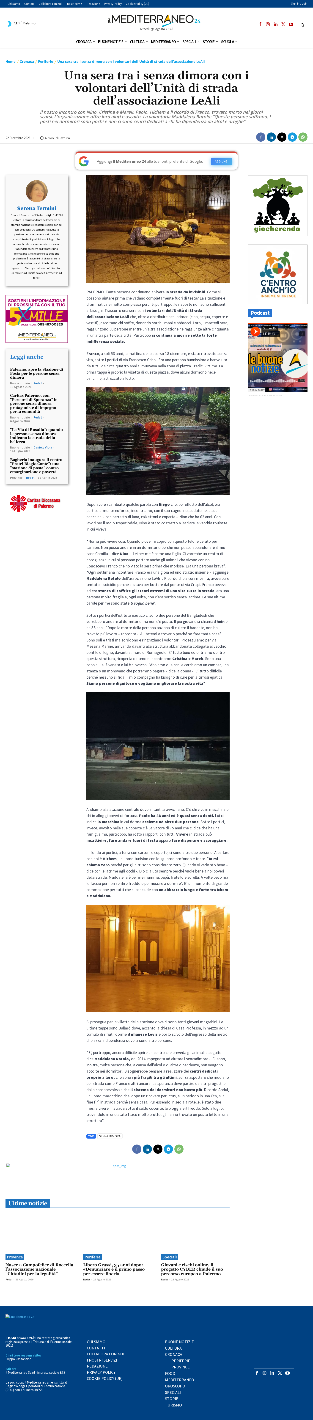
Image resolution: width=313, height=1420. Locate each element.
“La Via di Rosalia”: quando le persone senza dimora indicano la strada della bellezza (36, 435)
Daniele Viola (42, 447)
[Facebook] (260, 24)
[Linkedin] (275, 24)
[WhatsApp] (303, 137)
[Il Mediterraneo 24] (156, 21)
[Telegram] (292, 137)
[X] (283, 24)
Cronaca (27, 61)
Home (10, 61)
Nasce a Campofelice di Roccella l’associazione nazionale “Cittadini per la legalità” (39, 1269)
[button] (303, 25)
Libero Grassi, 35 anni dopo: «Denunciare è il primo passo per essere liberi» (114, 1269)
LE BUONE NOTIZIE (271, 395)
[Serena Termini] (37, 191)
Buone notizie (20, 383)
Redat (37, 383)
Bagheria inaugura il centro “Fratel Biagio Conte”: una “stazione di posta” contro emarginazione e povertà (36, 465)
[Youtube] (291, 24)
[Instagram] (268, 24)
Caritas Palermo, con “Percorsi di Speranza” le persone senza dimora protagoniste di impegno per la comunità (33, 403)
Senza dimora (110, 1136)
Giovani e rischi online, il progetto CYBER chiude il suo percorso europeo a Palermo (192, 1269)
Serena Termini (36, 208)
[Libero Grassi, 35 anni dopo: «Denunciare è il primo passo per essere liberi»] (117, 1236)
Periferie (45, 61)
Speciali (169, 1257)
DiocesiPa (253, 395)
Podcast (260, 312)
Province (16, 477)
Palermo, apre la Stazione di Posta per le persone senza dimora (36, 373)
